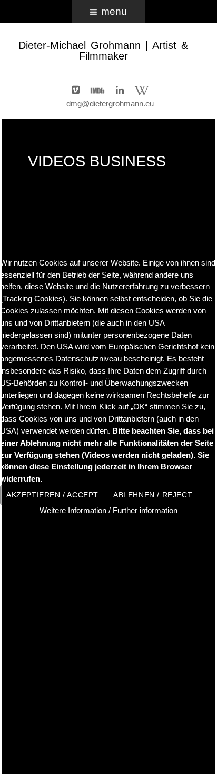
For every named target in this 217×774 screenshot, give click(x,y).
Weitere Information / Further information (108, 510)
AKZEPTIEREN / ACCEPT (52, 495)
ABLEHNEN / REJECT (152, 495)
